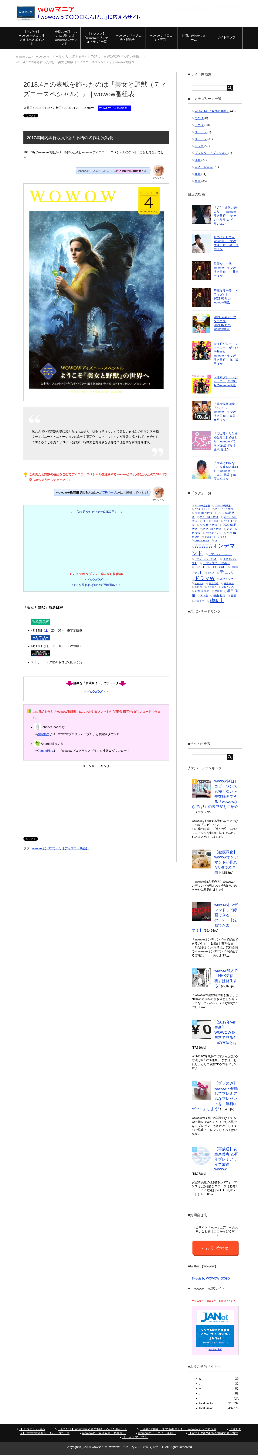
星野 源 (218, 591)
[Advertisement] (96, 800)
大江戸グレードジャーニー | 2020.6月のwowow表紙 (226, 381)
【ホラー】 (200, 567)
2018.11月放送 (202, 509)
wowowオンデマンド (46, 848)
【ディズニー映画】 (75, 848)
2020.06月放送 (213, 533)
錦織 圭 (217, 600)
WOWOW (96, 579)
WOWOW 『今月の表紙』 (114, 107)
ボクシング (226, 579)
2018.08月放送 (202, 505)
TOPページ (108, 492)
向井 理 (198, 587)
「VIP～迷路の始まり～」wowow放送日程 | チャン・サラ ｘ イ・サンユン (225, 215)
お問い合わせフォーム (194, 37)
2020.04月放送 (212, 529)
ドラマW (205, 578)
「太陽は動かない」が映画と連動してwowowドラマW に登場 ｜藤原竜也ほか (226, 470)
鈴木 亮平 (199, 601)
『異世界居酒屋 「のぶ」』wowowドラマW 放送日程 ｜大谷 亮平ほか (225, 411)
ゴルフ (211, 573)
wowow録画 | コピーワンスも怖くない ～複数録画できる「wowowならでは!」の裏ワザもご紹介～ (215, 796)
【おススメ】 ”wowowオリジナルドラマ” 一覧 (96, 37)
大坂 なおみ (228, 587)
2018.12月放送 (224, 509)
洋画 (198, 160)
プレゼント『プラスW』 (211, 153)
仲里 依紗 (229, 583)
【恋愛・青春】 (217, 567)
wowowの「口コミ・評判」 (161, 37)
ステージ (201, 132)
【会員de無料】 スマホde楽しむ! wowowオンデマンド (64, 37)
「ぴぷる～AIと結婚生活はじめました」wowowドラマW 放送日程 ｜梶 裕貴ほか (226, 441)
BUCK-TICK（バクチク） (217, 537)
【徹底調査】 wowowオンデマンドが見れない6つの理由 (226, 862)
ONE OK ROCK (202, 540)
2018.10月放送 (223, 505)
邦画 (198, 174)
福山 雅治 (219, 595)
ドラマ (199, 146)
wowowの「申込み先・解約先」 (129, 37)
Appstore (43, 734)
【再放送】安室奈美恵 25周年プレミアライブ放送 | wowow (226, 1159)
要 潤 (233, 595)
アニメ (199, 125)
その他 (199, 118)
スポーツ (201, 139)
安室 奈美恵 (202, 591)
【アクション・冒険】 (206, 559)
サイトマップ (226, 37)
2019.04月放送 (209, 517)
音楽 (198, 181)
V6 (216, 540)
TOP (58, 56)
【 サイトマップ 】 (135, 1437)
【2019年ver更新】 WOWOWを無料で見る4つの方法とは (225, 1032)
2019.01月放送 (203, 513)
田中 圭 (204, 595)
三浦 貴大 (199, 583)
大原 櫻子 (211, 587)
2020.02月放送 (208, 525)
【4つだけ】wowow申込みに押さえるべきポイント (32, 37)
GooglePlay (45, 750)
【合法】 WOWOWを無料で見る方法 (213, 1433)
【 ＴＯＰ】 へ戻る (32, 1429)
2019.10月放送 (210, 521)
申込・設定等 (204, 167)
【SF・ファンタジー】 (220, 554)
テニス (226, 572)
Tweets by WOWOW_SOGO (211, 1278)
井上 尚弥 (214, 583)
